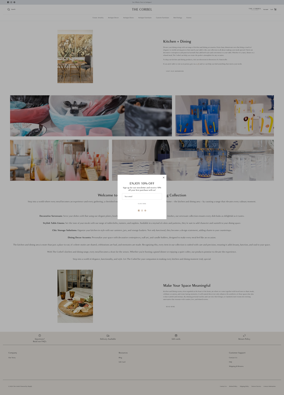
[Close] (163, 177)
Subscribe (142, 204)
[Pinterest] (145, 210)
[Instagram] (142, 210)
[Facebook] (139, 210)
